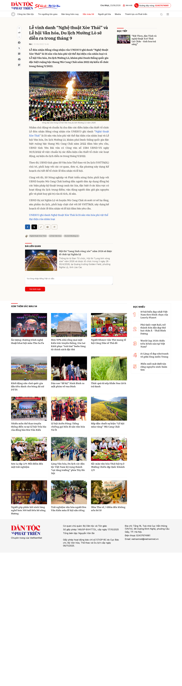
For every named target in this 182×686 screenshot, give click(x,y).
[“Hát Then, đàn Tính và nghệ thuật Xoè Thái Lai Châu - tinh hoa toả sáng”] (123, 39)
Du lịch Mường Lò (71, 236)
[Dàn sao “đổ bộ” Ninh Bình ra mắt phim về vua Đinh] (69, 368)
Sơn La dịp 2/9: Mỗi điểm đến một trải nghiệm (27, 465)
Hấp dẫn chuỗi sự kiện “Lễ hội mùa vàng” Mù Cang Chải (107, 425)
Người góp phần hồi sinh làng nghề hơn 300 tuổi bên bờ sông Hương (28, 510)
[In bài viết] (19, 59)
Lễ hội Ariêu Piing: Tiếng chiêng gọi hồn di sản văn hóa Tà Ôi (68, 426)
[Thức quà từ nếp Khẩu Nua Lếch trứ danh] (109, 368)
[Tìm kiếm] (161, 14)
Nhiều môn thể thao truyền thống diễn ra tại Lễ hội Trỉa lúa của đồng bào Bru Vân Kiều (28, 426)
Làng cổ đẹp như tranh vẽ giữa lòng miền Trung (154, 355)
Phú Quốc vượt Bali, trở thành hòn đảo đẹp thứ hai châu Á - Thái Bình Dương (153, 329)
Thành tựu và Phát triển (136, 14)
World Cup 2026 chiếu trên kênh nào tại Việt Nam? (152, 343)
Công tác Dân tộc (25, 14)
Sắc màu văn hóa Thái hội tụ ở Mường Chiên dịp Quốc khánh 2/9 (108, 466)
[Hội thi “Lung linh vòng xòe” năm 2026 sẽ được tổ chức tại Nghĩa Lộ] (41, 260)
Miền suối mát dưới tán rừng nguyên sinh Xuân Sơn (153, 366)
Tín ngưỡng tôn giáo (47, 14)
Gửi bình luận (35, 289)
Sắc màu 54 (88, 14)
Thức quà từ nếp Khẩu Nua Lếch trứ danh (108, 385)
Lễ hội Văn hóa (55, 236)
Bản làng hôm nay (70, 14)
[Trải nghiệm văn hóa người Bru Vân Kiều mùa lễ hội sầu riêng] (69, 492)
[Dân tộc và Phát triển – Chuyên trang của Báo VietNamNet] (22, 5)
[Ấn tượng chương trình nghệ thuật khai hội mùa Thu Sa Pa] (29, 325)
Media (118, 14)
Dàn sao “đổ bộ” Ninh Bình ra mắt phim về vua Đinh (67, 385)
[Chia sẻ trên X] (19, 48)
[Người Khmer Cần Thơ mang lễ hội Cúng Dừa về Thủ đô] (109, 325)
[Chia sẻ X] (34, 227)
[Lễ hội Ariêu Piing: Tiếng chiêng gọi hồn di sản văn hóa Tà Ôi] (69, 409)
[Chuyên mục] (167, 14)
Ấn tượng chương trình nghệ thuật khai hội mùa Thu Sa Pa (27, 341)
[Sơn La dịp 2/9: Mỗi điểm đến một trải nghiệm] (29, 449)
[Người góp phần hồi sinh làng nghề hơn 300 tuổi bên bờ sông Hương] (29, 492)
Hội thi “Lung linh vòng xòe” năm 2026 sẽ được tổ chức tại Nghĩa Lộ (85, 253)
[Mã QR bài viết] (19, 65)
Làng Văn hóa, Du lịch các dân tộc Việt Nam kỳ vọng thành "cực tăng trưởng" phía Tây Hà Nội (68, 468)
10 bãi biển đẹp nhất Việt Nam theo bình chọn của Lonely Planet (154, 314)
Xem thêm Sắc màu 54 (24, 306)
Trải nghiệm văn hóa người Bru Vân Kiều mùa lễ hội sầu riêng (68, 509)
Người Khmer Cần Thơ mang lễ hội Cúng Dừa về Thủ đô (108, 341)
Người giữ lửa (104, 14)
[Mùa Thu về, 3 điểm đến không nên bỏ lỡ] (109, 492)
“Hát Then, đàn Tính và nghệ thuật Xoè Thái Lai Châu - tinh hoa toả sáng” (144, 40)
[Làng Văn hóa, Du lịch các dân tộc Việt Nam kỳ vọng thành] (69, 449)
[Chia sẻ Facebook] (19, 42)
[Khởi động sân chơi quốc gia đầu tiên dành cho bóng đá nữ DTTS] (29, 368)
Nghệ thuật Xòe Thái (38, 236)
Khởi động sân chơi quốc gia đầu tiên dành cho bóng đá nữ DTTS (27, 386)
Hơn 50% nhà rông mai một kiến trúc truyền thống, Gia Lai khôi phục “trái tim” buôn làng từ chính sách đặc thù (68, 345)
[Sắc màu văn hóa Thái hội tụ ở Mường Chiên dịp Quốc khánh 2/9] (109, 449)
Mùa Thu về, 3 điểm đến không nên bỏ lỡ (108, 509)
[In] (47, 227)
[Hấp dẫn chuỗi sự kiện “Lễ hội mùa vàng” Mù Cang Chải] (109, 409)
